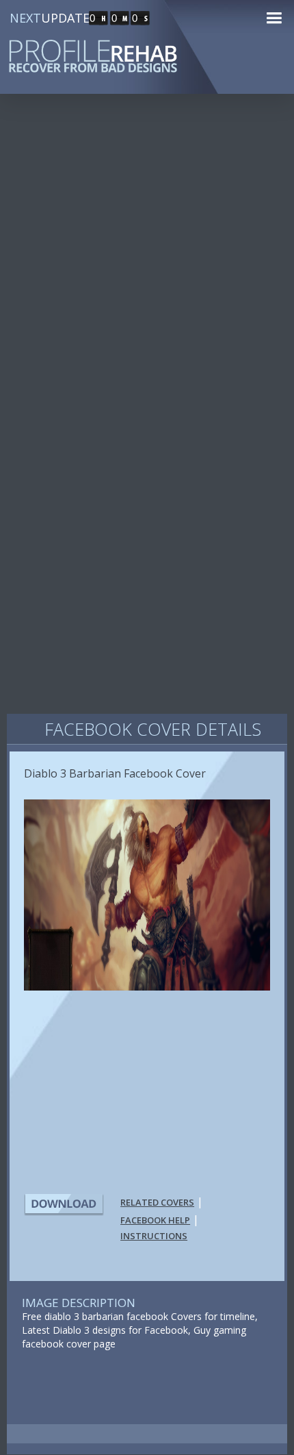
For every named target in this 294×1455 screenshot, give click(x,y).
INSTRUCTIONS (153, 1236)
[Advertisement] (147, 266)
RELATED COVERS (157, 1202)
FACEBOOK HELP (155, 1220)
